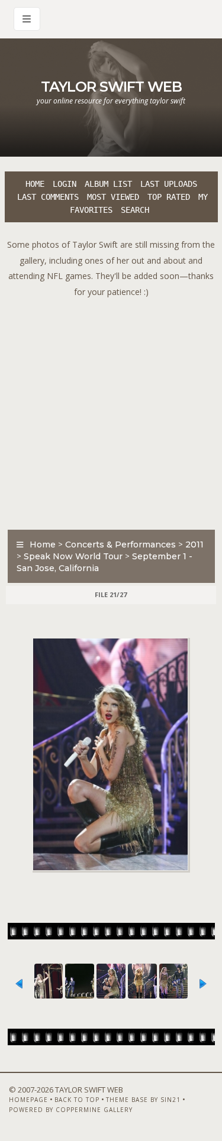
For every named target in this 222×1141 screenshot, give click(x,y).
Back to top (76, 1099)
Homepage (28, 1099)
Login (64, 184)
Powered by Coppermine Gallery (71, 1110)
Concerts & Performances (120, 544)
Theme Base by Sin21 (143, 1099)
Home (34, 184)
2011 (194, 544)
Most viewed (113, 197)
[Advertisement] (111, 410)
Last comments (48, 197)
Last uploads (168, 184)
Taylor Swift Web (111, 86)
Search (135, 210)
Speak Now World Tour (73, 556)
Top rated (168, 197)
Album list (108, 184)
